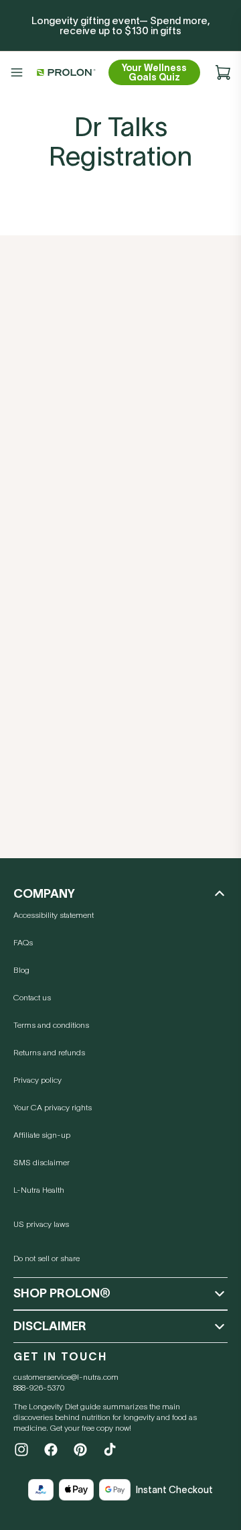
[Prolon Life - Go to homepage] (64, 72)
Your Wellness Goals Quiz (154, 72)
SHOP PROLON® (61, 1293)
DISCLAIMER (49, 1326)
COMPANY (44, 893)
